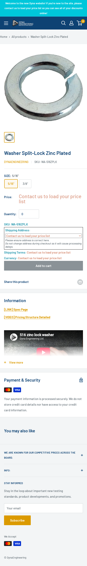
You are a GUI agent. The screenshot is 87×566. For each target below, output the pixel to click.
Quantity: (10, 214)
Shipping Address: (17, 230)
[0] (79, 23)
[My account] (71, 23)
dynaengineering (16, 162)
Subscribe (17, 520)
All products (19, 36)
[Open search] (63, 23)
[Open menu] (6, 23)
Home (3, 36)
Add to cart (43, 266)
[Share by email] (80, 282)
